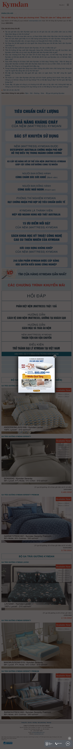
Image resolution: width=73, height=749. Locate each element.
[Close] (54, 356)
